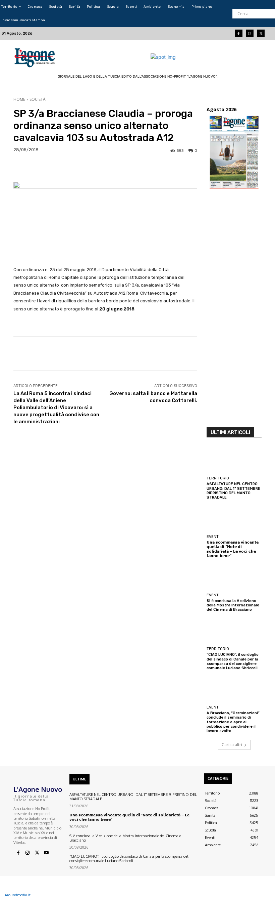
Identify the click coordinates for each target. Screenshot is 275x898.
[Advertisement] (234, 310)
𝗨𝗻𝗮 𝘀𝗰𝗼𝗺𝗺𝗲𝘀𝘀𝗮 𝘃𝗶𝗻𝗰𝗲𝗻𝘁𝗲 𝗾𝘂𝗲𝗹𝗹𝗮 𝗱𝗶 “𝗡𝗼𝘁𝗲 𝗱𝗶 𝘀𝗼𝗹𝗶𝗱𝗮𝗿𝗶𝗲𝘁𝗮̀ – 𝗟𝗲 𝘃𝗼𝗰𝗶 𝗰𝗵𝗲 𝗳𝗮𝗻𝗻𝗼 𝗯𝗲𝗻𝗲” (233, 549)
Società (38, 99)
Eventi (213, 537)
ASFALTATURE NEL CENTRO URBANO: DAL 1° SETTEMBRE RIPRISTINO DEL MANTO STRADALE (233, 491)
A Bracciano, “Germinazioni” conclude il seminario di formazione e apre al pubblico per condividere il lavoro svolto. (233, 722)
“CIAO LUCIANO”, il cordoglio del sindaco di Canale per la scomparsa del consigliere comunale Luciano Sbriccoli (233, 661)
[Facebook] (238, 33)
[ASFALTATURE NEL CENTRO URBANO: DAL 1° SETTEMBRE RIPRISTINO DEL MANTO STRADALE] (234, 460)
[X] (37, 853)
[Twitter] (261, 33)
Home (19, 99)
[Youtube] (46, 853)
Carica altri (232, 744)
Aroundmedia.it (18, 895)
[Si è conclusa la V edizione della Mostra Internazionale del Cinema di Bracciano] (234, 577)
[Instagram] (250, 33)
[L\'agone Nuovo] (35, 57)
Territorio (218, 478)
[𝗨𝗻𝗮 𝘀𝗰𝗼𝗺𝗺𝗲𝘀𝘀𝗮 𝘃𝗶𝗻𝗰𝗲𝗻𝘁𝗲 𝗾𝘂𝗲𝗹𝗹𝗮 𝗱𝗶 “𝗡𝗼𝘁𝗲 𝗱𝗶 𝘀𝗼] (234, 518)
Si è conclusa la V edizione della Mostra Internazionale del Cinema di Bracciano (233, 605)
